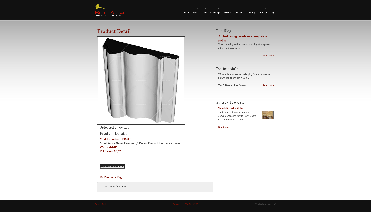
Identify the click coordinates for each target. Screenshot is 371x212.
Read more (268, 55)
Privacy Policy (101, 204)
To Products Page (111, 177)
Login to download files (112, 166)
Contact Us (178, 204)
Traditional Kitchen (231, 108)
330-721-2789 (191, 204)
